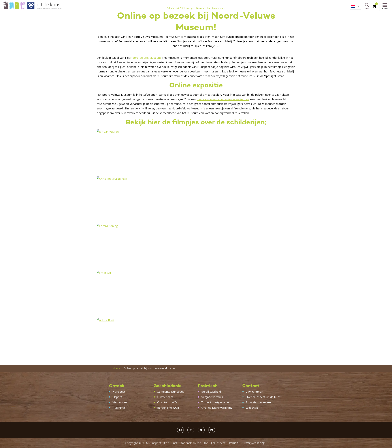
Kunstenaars (165, 397)
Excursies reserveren (259, 402)
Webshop (252, 407)
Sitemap (233, 443)
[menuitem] (355, 6)
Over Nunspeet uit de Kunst (263, 397)
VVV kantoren (254, 391)
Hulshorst (119, 407)
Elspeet (117, 397)
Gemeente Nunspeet (170, 391)
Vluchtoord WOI (167, 402)
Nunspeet (119, 391)
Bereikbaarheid (211, 391)
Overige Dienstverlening (216, 407)
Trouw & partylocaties (215, 402)
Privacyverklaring (254, 443)
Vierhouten (120, 402)
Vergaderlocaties (212, 397)
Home (116, 368)
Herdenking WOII (168, 407)
